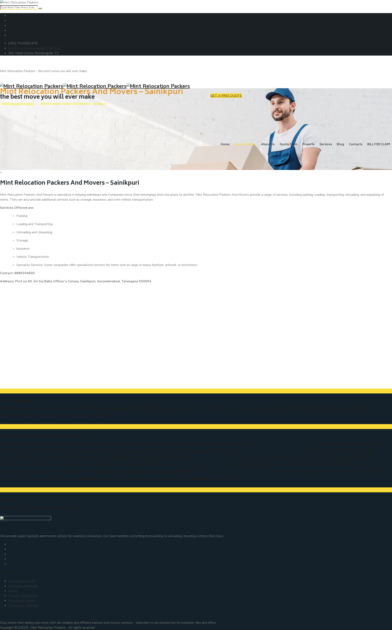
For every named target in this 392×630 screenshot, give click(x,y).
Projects (308, 144)
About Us (268, 144)
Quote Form (288, 144)
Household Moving (21, 581)
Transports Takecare (23, 605)
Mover (12, 591)
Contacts (355, 144)
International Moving (23, 586)
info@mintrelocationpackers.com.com (34, 48)
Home (225, 144)
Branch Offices (245, 144)
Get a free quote (226, 95)
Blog (340, 144)
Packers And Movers (23, 595)
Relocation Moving (21, 600)
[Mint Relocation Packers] (196, 86)
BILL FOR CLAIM (378, 144)
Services (326, 144)
